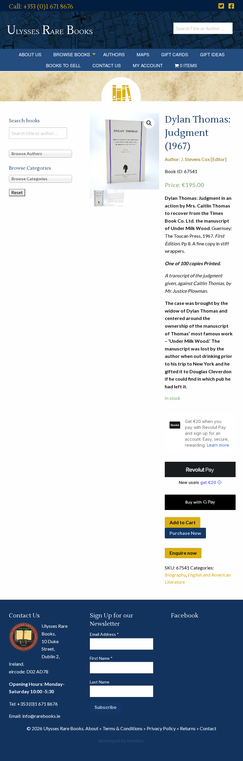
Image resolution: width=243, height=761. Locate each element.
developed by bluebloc (121, 740)
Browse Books (71, 54)
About (91, 728)
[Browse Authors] (40, 153)
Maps (143, 54)
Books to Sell (63, 65)
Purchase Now (185, 533)
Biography (175, 574)
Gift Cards (174, 54)
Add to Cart (183, 522)
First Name (101, 658)
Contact (208, 728)
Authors (114, 54)
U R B (50, 30)
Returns (188, 728)
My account (148, 65)
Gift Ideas (212, 54)
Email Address (104, 634)
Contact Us (106, 65)
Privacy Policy (161, 728)
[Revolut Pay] (200, 469)
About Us (30, 54)
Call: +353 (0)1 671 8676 (41, 7)
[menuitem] (30, 54)
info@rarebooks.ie (41, 716)
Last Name (99, 681)
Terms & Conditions (123, 728)
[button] (149, 123)
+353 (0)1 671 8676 (37, 704)
